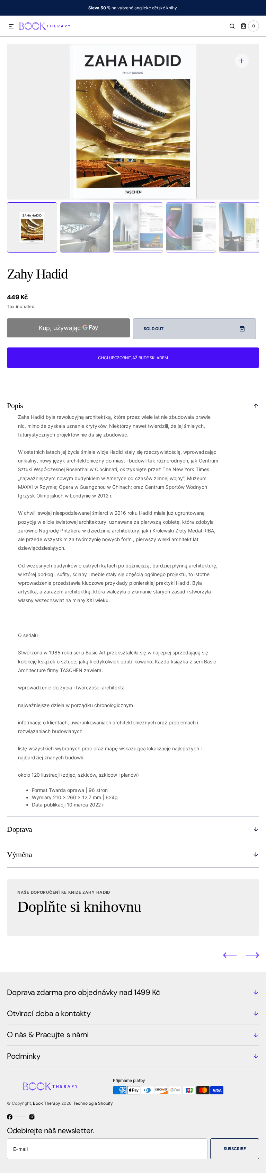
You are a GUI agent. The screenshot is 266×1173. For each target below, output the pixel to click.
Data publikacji (48, 805)
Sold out (153, 329)
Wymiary (42, 797)
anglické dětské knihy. (156, 7)
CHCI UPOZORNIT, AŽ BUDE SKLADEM (133, 358)
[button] (11, 26)
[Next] (252, 955)
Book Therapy (46, 1103)
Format (39, 790)
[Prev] (230, 955)
